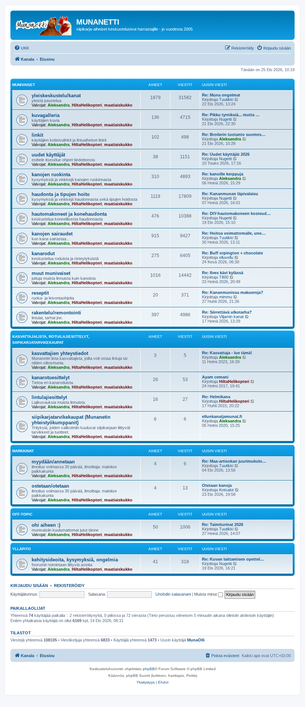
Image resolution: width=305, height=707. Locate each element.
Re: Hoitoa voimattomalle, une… (234, 233)
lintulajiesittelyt (49, 397)
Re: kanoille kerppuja (222, 174)
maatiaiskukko (118, 105)
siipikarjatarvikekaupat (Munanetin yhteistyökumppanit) (71, 419)
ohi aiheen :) (46, 525)
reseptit (40, 293)
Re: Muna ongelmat (221, 95)
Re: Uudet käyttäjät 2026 (226, 154)
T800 (223, 277)
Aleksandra (59, 105)
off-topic (22, 514)
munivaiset (23, 85)
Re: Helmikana (216, 396)
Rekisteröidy (69, 585)
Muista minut (206, 594)
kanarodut (43, 253)
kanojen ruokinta (51, 174)
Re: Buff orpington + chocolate (232, 253)
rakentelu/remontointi (56, 313)
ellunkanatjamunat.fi (222, 416)
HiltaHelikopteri (87, 105)
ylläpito (21, 549)
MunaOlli (196, 640)
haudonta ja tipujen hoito (61, 194)
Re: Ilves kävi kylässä (222, 272)
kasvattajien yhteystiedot (60, 353)
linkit (37, 135)
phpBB (149, 669)
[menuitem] (21, 48)
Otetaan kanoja (217, 485)
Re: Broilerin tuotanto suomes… (234, 134)
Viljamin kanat (231, 316)
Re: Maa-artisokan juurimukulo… (234, 461)
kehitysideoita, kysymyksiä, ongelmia (75, 559)
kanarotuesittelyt (51, 377)
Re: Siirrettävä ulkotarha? (227, 312)
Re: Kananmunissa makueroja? (232, 292)
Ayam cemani (215, 377)
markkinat (23, 451)
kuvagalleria (46, 115)
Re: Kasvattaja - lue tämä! (227, 353)
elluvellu (226, 257)
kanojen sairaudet (52, 234)
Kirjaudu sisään (29, 585)
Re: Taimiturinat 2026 (222, 524)
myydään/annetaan (53, 462)
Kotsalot (226, 490)
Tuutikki (226, 99)
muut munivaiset (51, 273)
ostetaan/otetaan (50, 486)
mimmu (225, 297)
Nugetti (225, 119)
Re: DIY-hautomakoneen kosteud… (236, 213)
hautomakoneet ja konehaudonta (69, 214)
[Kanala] (44, 24)
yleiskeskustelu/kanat (56, 95)
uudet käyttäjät (48, 155)
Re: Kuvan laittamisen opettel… (233, 559)
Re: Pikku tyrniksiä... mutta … (231, 114)
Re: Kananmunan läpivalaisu (230, 193)
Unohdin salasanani (173, 594)
